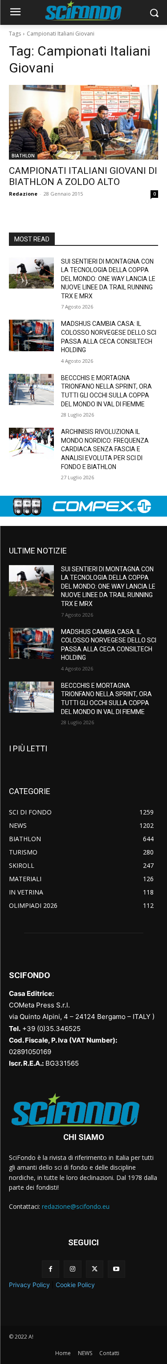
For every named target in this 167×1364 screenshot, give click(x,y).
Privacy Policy (29, 1284)
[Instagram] (72, 1269)
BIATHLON (23, 155)
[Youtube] (116, 1269)
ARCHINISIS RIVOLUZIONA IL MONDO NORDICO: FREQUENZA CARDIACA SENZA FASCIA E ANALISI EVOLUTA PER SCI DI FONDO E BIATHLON (105, 449)
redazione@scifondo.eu (76, 1206)
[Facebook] (50, 1269)
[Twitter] (94, 1269)
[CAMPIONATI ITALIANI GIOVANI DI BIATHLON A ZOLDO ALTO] (83, 122)
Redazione (23, 193)
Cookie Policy (75, 1284)
